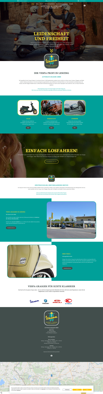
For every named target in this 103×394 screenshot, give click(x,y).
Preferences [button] (19, 390)
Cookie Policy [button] (43, 389)
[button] (28, 127)
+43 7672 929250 (82, 0)
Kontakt (71, 4)
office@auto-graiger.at (23, 0)
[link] (40, 4)
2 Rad (41, 4)
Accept (87, 389)
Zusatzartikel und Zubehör (62, 4)
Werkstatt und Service (50, 4)
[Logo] (51, 7)
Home (33, 4)
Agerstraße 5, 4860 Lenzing (52, 0)
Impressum (45, 351)
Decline (77, 389)
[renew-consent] (1, 392)
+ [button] (1, 363)
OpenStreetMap (96, 391)
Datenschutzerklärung (52, 351)
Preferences (67, 389)
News (37, 4)
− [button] (1, 364)
